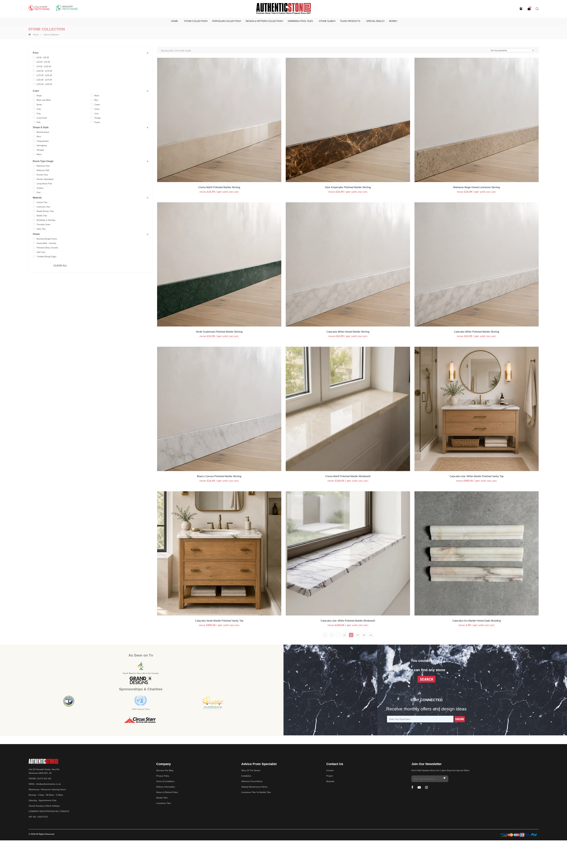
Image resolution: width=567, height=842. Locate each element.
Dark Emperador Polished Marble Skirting (348, 187)
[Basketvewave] (34, 132)
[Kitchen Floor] (34, 174)
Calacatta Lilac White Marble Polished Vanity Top (476, 476)
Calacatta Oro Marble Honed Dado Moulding (476, 620)
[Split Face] (34, 252)
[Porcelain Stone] (34, 224)
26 (370, 635)
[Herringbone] (34, 145)
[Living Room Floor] (34, 183)
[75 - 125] (34, 66)
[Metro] (34, 154)
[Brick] (34, 136)
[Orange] (92, 117)
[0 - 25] (34, 57)
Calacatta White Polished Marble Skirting (476, 331)
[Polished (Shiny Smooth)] (34, 247)
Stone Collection (51, 34)
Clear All (60, 265)
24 (357, 635)
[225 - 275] (34, 79)
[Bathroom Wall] (34, 170)
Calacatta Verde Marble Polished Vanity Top (219, 620)
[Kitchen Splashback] (34, 179)
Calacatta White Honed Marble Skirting (347, 331)
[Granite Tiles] (34, 202)
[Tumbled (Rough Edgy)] (34, 256)
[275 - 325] (34, 84)
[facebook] (412, 787)
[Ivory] (92, 113)
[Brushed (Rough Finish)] (34, 238)
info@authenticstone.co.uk (48, 784)
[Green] (92, 109)
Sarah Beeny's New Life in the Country (141, 673)
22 (344, 635)
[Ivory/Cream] (34, 117)
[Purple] (92, 122)
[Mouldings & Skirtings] (34, 220)
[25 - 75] (34, 62)
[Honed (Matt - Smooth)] (34, 243)
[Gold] (34, 109)
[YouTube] (419, 787)
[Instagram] (426, 787)
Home (36, 34)
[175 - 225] (34, 75)
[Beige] (34, 95)
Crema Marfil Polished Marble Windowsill (347, 476)
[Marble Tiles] (34, 215)
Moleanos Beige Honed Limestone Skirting (476, 187)
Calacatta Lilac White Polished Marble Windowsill (348, 620)
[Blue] (92, 100)
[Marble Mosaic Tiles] (34, 211)
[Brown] (34, 104)
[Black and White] (34, 100)
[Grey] (34, 113)
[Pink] (34, 122)
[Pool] (34, 192)
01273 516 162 (44, 778)
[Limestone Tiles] (34, 206)
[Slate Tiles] (34, 228)
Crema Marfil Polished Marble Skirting (219, 187)
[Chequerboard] (34, 141)
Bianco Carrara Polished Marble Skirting (219, 476)
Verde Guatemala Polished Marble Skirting (219, 331)
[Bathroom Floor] (34, 165)
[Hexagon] (34, 149)
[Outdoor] (34, 188)
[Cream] (92, 104)
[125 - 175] (34, 70)
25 (364, 635)
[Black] (92, 95)
